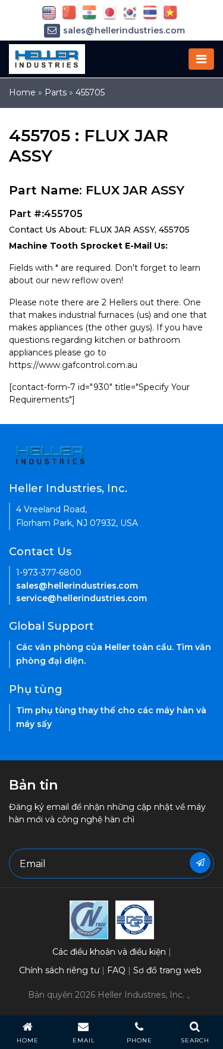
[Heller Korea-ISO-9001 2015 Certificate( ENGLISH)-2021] (89, 919)
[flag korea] (130, 12)
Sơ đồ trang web (167, 970)
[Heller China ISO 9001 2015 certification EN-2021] (135, 919)
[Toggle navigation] (201, 59)
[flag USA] (49, 12)
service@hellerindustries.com (81, 598)
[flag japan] (110, 12)
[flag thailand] (150, 12)
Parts (56, 92)
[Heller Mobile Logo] (47, 58)
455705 (90, 92)
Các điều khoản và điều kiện (109, 951)
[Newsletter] (200, 862)
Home (22, 92)
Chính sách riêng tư (59, 970)
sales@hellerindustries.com (124, 30)
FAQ (116, 970)
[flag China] (69, 12)
